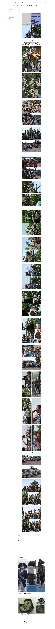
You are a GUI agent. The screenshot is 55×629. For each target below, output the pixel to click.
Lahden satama (11, 12)
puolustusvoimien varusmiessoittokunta (12, 17)
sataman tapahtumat (12, 21)
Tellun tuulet (18, 2)
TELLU (16, 5)
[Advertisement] (31, 549)
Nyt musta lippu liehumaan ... (25, 593)
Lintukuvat (35, 5)
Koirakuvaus (27, 5)
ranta (9, 18)
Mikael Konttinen (11, 15)
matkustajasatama (11, 14)
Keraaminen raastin (23, 614)
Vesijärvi (10, 22)
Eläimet (31, 5)
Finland (23, 5)
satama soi (10, 20)
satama (10, 19)
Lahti (21, 5)
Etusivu (13, 5)
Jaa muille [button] (10, 9)
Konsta (18, 5)
